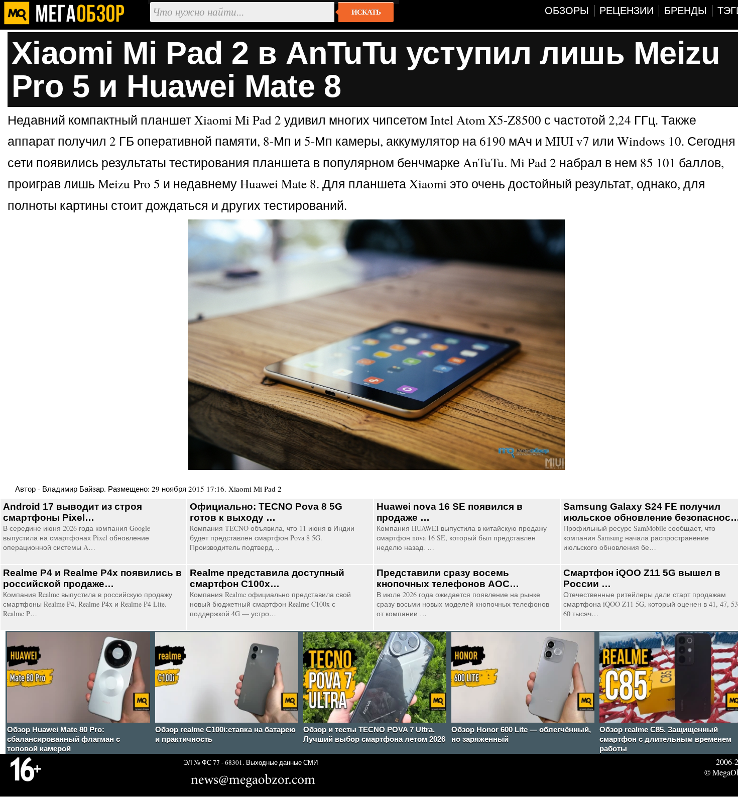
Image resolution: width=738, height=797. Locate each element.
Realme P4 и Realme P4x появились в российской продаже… (92, 578)
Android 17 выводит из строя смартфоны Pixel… (72, 512)
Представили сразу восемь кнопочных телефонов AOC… (448, 578)
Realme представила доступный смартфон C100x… (267, 578)
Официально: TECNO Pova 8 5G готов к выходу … (266, 512)
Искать (366, 12)
